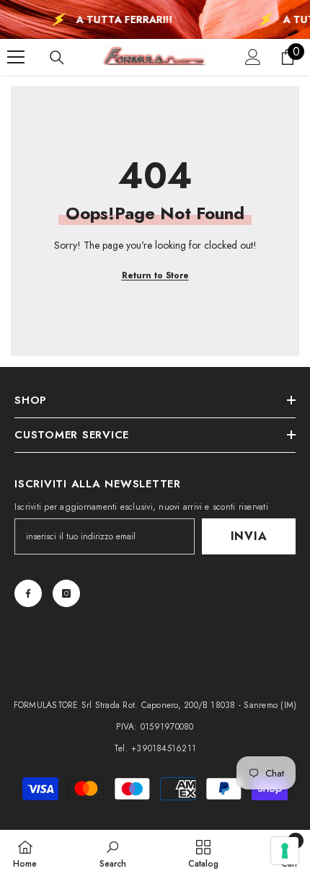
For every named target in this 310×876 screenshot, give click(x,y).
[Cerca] (57, 57)
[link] (113, 853)
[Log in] (253, 57)
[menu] (16, 57)
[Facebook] (28, 593)
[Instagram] (66, 593)
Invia (249, 536)
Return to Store (155, 275)
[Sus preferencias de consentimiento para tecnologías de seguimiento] (284, 850)
